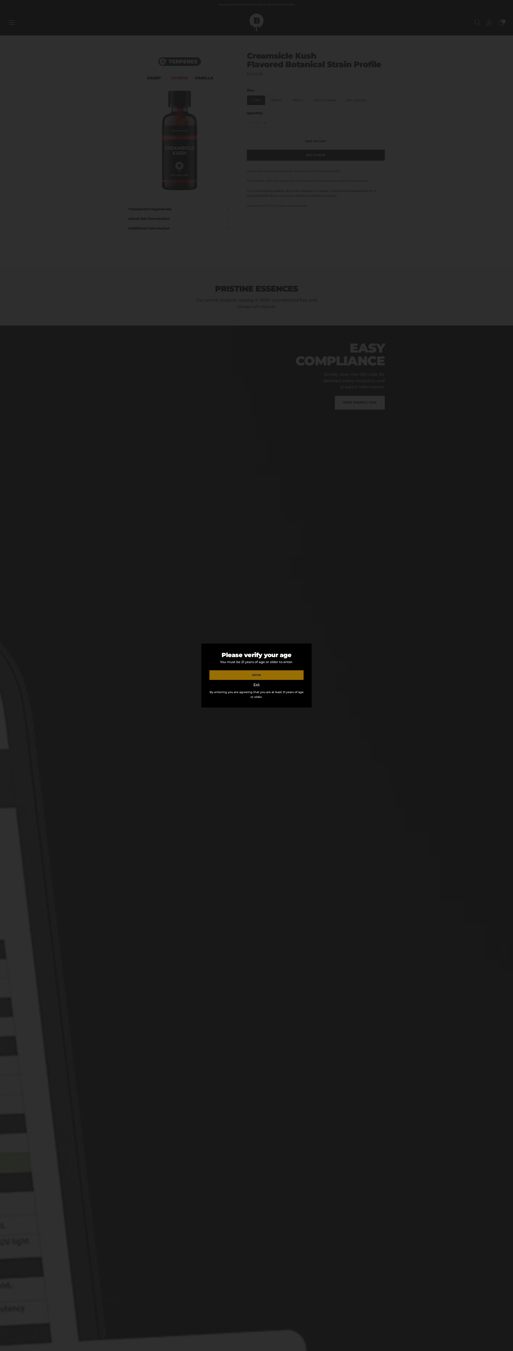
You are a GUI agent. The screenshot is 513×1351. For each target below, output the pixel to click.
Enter (256, 675)
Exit (256, 685)
